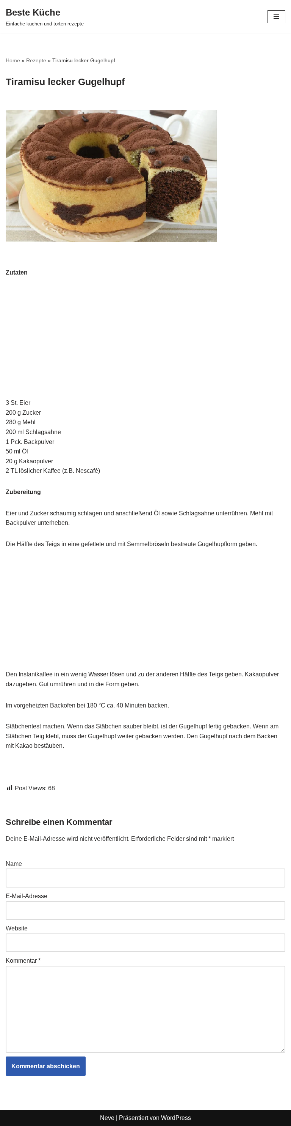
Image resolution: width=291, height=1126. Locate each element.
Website (17, 928)
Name (14, 864)
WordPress (176, 1118)
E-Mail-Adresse (26, 896)
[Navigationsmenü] (276, 16)
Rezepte (36, 60)
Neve (107, 1118)
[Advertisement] (145, 342)
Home (13, 60)
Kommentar (23, 960)
